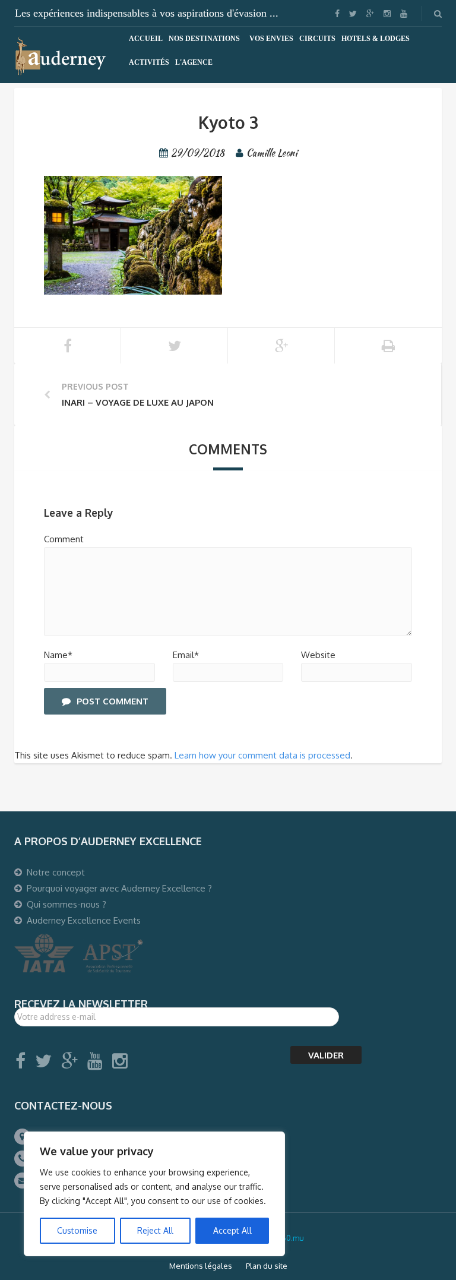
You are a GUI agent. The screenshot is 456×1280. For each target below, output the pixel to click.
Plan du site (266, 1265)
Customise (77, 1230)
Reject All (155, 1230)
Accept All (232, 1230)
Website (318, 654)
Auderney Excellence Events (84, 920)
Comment (64, 539)
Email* (186, 654)
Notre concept (56, 872)
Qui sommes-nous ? (66, 904)
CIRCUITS (317, 38)
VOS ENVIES (271, 38)
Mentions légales (200, 1265)
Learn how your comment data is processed (262, 755)
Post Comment (112, 701)
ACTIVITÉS (149, 62)
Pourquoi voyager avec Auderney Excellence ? (119, 888)
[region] (154, 1194)
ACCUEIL (146, 38)
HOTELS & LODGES (375, 38)
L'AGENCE (194, 62)
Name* (58, 654)
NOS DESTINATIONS (204, 38)
